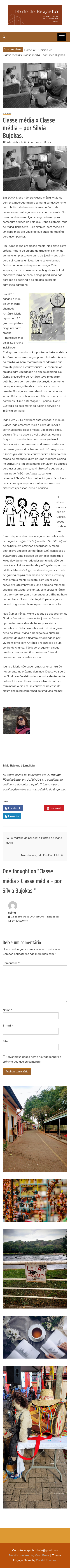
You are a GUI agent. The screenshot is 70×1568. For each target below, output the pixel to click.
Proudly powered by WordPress (29, 1555)
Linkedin (13, 816)
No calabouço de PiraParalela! (40, 855)
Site (5, 1041)
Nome (7, 1010)
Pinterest (55, 808)
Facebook (14, 808)
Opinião (7, 113)
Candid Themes (46, 1560)
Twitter (35, 808)
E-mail (8, 1025)
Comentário (11, 963)
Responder (53, 916)
